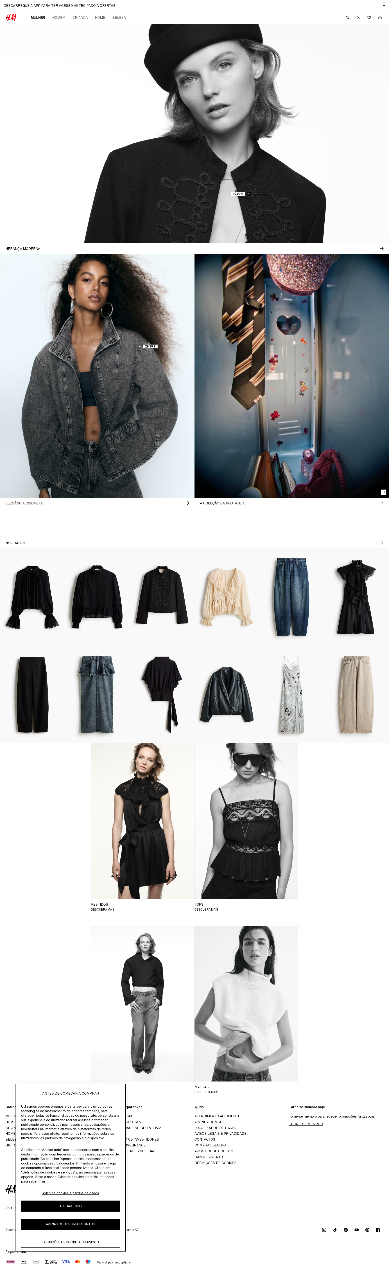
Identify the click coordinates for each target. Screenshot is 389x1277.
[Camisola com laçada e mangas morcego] (162, 694)
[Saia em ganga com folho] (97, 694)
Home (100, 17)
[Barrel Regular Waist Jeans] (291, 597)
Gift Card (14, 1145)
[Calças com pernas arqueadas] (32, 694)
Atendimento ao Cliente (217, 1116)
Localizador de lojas (215, 1128)
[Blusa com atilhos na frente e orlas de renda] (226, 597)
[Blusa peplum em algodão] (97, 597)
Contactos (204, 1139)
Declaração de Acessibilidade (129, 1151)
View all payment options (114, 1262)
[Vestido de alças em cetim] (291, 694)
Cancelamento (208, 1157)
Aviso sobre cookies (213, 1151)
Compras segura (210, 1145)
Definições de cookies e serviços (71, 1242)
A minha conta (207, 1122)
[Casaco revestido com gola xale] (226, 694)
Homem (58, 17)
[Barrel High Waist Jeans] (356, 694)
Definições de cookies (215, 1163)
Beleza (119, 17)
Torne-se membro (306, 1124)
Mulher (38, 17)
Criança (80, 17)
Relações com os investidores (129, 1139)
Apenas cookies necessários (70, 1224)
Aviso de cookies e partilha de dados (70, 1193)
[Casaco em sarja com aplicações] (162, 597)
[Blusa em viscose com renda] (32, 597)
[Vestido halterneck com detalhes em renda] (356, 597)
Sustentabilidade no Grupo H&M (130, 1128)
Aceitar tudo (71, 1206)
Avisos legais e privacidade (220, 1133)
